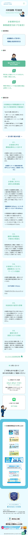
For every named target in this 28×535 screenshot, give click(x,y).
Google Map (21, 511)
